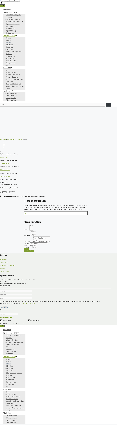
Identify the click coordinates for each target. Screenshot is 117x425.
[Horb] (31, 227)
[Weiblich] (33, 233)
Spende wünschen (13, 24)
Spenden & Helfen (10, 12)
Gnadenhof (10, 58)
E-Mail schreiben (5, 170)
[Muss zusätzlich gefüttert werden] (41, 241)
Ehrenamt (9, 26)
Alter (25, 245)
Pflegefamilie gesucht (14, 52)
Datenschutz (4, 262)
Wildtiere (9, 49)
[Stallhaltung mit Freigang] (41, 238)
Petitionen (10, 33)
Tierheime (7, 91)
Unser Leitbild (11, 72)
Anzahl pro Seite (29, 247)
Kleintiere (9, 45)
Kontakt (2, 268)
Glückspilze (10, 56)
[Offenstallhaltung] (41, 237)
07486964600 (4, 163)
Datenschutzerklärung (28, 303)
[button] (55, 312)
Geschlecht (27, 235)
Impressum (3, 259)
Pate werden (10, 28)
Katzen (8, 40)
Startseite (7, 10)
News (8, 70)
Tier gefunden (11, 98)
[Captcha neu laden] (0, 311)
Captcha (2, 310)
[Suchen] (108, 105)
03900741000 (4, 157)
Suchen (26, 249)
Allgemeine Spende (13, 19)
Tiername (26, 243)
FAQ (7, 65)
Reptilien (9, 47)
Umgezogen (10, 63)
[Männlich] (33, 231)
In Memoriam (11, 61)
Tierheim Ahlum (12, 93)
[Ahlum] (31, 225)
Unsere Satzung (12, 77)
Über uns (7, 68)
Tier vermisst (11, 100)
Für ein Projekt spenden (14, 22)
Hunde (8, 38)
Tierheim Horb (11, 95)
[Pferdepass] (41, 240)
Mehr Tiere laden (29, 251)
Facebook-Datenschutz (7, 265)
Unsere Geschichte (13, 75)
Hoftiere (9, 54)
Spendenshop (11, 31)
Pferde (8, 42)
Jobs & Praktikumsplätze (15, 79)
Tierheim (26, 230)
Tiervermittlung (9, 35)
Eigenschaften (28, 241)
